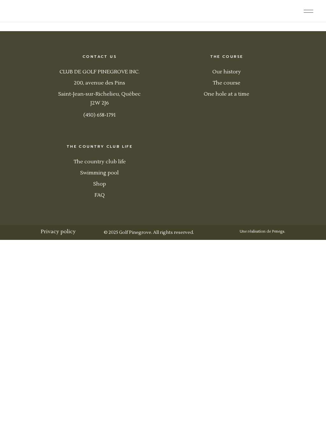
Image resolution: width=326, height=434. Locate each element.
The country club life (100, 162)
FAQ (100, 195)
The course (226, 83)
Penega (278, 231)
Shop (99, 184)
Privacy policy (58, 231)
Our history (226, 72)
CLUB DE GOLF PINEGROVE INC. (99, 72)
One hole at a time (226, 94)
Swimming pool (99, 173)
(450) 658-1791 (99, 115)
